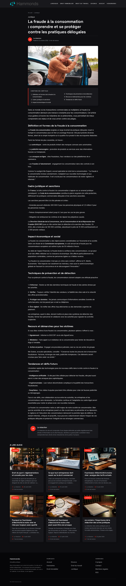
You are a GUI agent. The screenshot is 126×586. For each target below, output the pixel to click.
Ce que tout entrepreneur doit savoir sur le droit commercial (60, 474)
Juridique (54, 3)
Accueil (30, 12)
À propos (76, 435)
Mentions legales (101, 569)
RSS (97, 572)
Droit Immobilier (67, 3)
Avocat (102, 3)
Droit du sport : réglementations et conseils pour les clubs (25, 474)
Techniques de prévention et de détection (79, 94)
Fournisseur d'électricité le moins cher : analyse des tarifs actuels (98, 474)
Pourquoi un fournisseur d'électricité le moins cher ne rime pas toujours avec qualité (24, 522)
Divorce (94, 3)
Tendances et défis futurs (74, 99)
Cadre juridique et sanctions (41, 99)
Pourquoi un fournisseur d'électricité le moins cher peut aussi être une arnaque (60, 522)
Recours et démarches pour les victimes (78, 97)
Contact (98, 566)
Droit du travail (82, 3)
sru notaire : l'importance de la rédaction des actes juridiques (97, 521)
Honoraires (111, 3)
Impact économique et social (42, 102)
